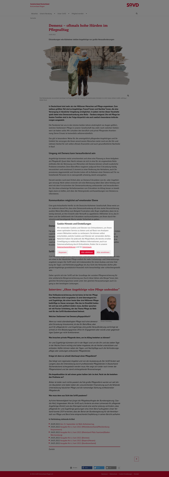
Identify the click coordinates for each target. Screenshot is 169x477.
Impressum (86, 247)
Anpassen (63, 252)
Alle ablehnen (87, 252)
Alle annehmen (103, 252)
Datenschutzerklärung (66, 247)
